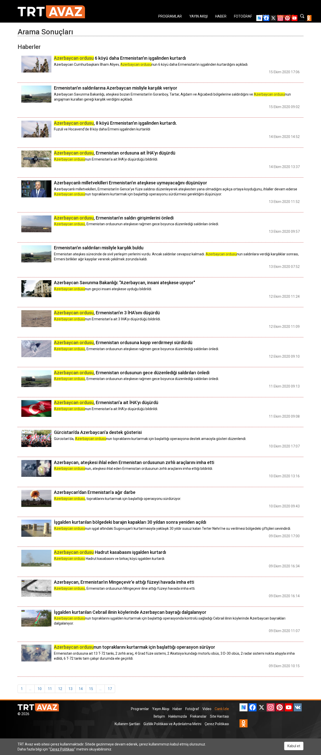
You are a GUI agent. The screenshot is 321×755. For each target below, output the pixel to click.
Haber (177, 709)
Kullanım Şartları (127, 724)
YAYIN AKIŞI (198, 16)
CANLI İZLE (285, 16)
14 (81, 689)
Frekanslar (198, 716)
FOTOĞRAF (243, 16)
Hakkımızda (177, 716)
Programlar (140, 709)
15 (91, 689)
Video (206, 709)
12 (60, 689)
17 (110, 689)
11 (50, 689)
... (30, 689)
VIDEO (264, 16)
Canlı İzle (222, 709)
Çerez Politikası (217, 724)
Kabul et (293, 746)
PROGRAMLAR (170, 16)
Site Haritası (219, 716)
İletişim (159, 716)
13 (70, 689)
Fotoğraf (192, 709)
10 (40, 689)
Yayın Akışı (160, 709)
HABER (220, 16)
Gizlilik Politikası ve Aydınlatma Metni (172, 724)
